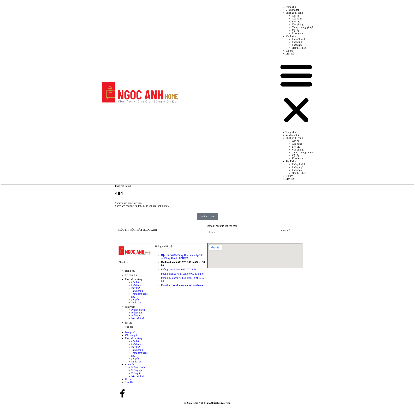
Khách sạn (297, 33)
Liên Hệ (289, 53)
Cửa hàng (297, 18)
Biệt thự (296, 21)
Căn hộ (295, 15)
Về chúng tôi (292, 135)
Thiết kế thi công (294, 12)
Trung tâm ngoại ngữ (303, 27)
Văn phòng (297, 24)
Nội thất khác (299, 47)
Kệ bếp (295, 30)
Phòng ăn (297, 44)
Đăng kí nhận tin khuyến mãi (222, 225)
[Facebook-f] (122, 393)
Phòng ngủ (297, 42)
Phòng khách (298, 39)
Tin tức (289, 175)
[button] (296, 93)
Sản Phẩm (290, 36)
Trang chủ (290, 132)
